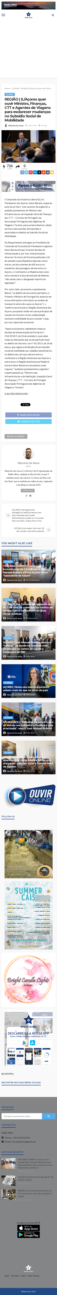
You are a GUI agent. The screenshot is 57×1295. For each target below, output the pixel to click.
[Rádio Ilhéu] (28, 1268)
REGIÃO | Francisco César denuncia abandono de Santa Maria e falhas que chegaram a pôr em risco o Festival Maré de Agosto (28, 761)
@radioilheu (8, 1073)
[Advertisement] (28, 49)
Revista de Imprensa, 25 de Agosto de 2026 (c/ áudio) (36, 1178)
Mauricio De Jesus (16, 125)
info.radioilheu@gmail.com (24, 1141)
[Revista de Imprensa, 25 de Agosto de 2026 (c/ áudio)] (9, 1181)
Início (7, 1276)
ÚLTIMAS (9, 94)
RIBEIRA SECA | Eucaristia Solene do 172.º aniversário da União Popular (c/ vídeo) (35, 1193)
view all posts (28, 490)
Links (23, 1276)
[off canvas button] (3, 15)
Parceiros (15, 1276)
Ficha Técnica (33, 1276)
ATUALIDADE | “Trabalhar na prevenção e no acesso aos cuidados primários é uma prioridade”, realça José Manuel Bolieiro (28, 725)
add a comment (17, 436)
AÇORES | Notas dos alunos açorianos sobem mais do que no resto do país (26, 688)
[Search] (52, 15)
